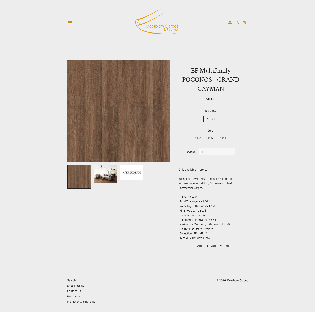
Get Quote (73, 296)
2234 (211, 138)
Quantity (192, 151)
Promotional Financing (81, 301)
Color (211, 130)
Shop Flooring (75, 285)
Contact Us (74, 291)
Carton (211, 119)
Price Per (210, 111)
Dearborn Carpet (237, 280)
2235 (198, 138)
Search (71, 280)
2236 (223, 138)
